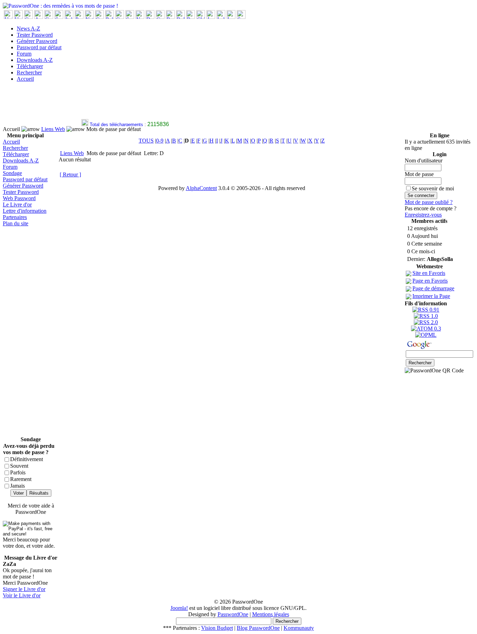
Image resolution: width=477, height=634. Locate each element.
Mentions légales (270, 614)
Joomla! (179, 608)
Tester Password (35, 35)
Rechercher (29, 72)
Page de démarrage (433, 288)
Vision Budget (217, 628)
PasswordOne (233, 614)
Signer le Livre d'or (24, 589)
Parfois (17, 472)
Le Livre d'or (17, 204)
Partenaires (15, 217)
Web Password (19, 198)
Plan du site (15, 223)
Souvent (19, 466)
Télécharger (30, 66)
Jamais (17, 486)
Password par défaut (39, 47)
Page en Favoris (430, 281)
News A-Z (28, 28)
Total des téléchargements (113, 124)
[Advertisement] (130, 103)
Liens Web (53, 129)
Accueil (25, 79)
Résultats (39, 493)
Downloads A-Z (35, 60)
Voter (18, 493)
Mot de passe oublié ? (429, 202)
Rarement (20, 479)
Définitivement (26, 459)
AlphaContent (201, 188)
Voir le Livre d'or (22, 595)
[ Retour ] (70, 174)
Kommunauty (299, 628)
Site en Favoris (428, 273)
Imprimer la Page (431, 296)
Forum (24, 54)
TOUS (146, 141)
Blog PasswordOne (258, 628)
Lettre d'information (24, 211)
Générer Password (37, 41)
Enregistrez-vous (423, 215)
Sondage (12, 173)
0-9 (159, 141)
